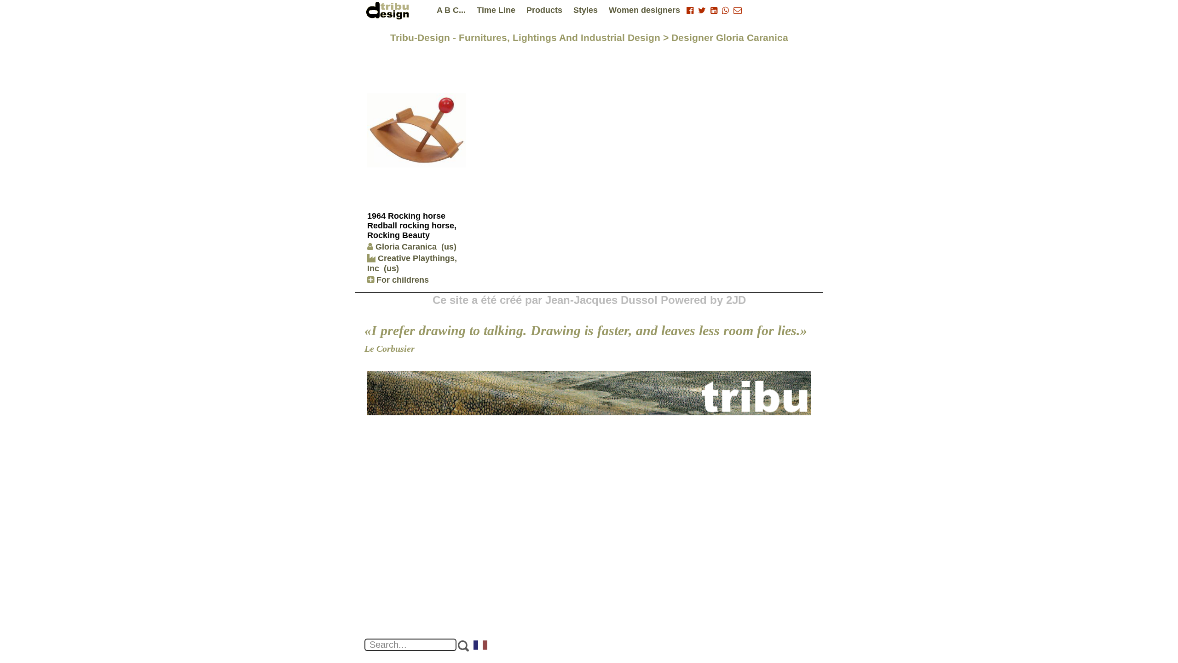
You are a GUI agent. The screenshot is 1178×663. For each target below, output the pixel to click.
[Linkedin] (713, 10)
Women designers (644, 10)
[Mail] (737, 10)
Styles (585, 10)
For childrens (401, 280)
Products (544, 10)
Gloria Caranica (406, 246)
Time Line (496, 10)
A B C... (451, 10)
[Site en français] (481, 646)
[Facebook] (690, 10)
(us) (448, 246)
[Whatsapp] (725, 10)
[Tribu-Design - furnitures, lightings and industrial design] (389, 10)
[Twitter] (702, 10)
